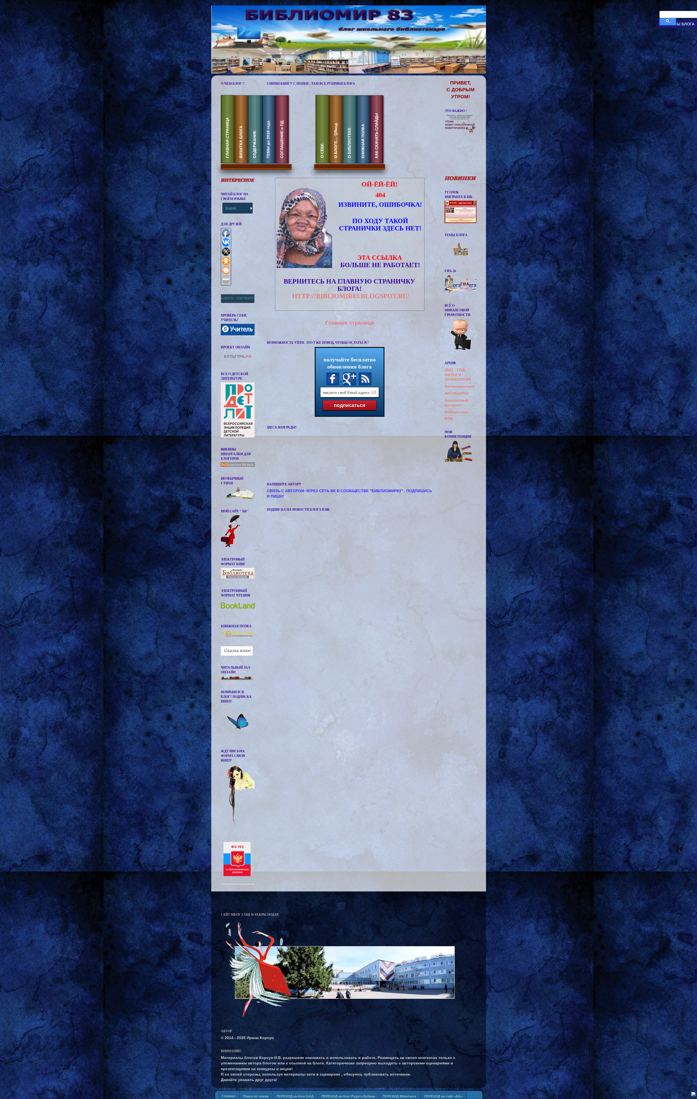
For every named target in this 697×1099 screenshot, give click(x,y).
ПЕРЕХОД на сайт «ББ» (443, 1096)
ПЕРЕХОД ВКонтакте (400, 1096)
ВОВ (449, 418)
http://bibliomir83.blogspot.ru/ (350, 296)
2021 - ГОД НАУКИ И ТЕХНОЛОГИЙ (458, 375)
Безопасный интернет (456, 402)
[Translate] (251, 208)
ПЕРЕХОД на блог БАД (295, 1096)
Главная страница (349, 323)
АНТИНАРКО (457, 393)
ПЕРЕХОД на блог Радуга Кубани (348, 1096)
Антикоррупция (460, 386)
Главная (228, 1096)
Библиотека (456, 412)
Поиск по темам (256, 1096)
